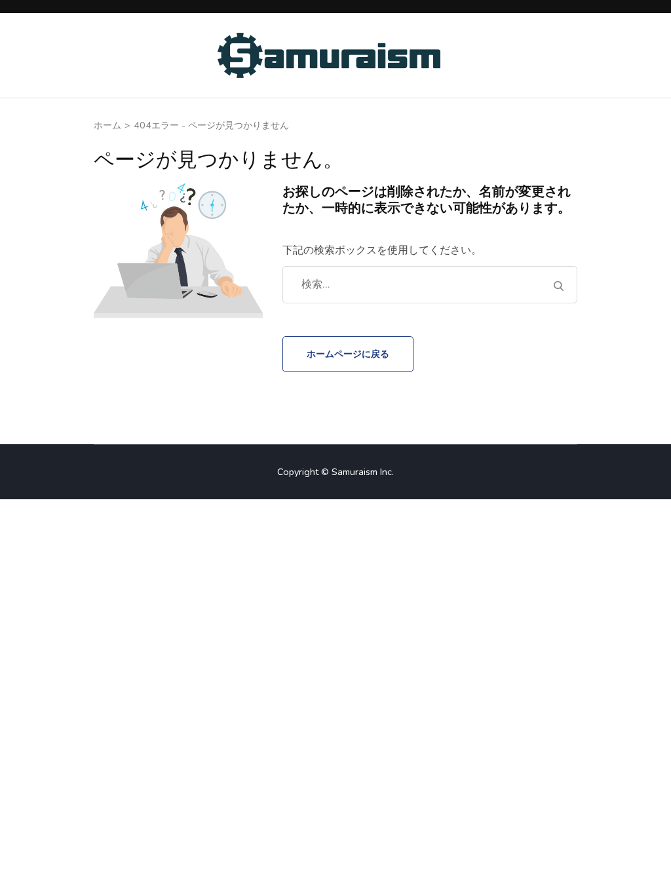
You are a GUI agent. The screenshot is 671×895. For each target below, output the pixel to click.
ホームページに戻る (348, 353)
